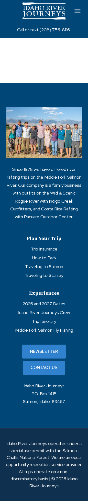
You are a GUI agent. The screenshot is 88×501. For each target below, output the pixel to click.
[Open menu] (77, 11)
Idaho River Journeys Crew (44, 312)
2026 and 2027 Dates (44, 303)
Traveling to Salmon (44, 266)
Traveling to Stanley (44, 275)
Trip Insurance (44, 249)
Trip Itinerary (44, 321)
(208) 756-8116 (55, 30)
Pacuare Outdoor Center (48, 216)
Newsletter (44, 351)
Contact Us (44, 367)
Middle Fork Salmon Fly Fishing (44, 330)
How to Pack (44, 258)
